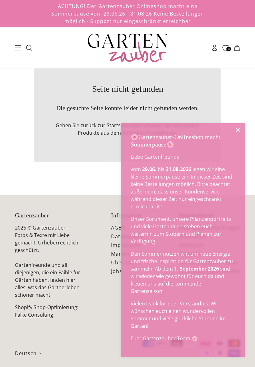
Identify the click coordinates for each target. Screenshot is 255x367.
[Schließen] (238, 130)
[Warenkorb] (237, 48)
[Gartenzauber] (127, 47)
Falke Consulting (34, 314)
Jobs (116, 271)
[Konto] (214, 48)
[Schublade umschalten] (18, 47)
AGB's (118, 227)
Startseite (118, 125)
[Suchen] (29, 48)
